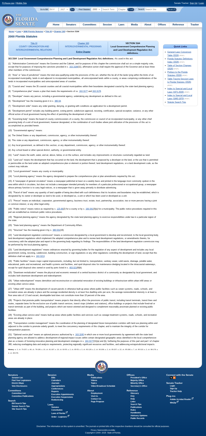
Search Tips (136, 404)
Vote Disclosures (19, 386)
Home (56, 24)
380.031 (56, 230)
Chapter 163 (59, 31)
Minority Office (137, 383)
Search (141, 9)
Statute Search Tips (176, 102)
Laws (121, 24)
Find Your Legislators (21, 380)
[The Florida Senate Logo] (20, 20)
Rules (133, 410)
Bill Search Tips (19, 403)
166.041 (89, 209)
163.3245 (79, 334)
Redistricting (57, 400)
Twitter (171, 377)
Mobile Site (21, 3)
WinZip (173, 403)
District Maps (18, 383)
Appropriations (58, 386)
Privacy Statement (98, 430)
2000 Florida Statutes (33, 31)
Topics (94, 383)
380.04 (58, 101)
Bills (53, 378)
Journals (55, 383)
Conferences (57, 389)
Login (201, 3)
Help (133, 399)
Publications (96, 378)
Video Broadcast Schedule (103, 386)
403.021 (73, 267)
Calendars (56, 380)
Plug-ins (170, 396)
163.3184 (73, 67)
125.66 (60, 209)
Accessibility (110, 430)
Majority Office (137, 380)
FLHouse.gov (8, 3)
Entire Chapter (83, 52)
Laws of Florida (58, 413)
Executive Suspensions (62, 397)
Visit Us (94, 396)
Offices (162, 24)
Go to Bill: (44, 9)
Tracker (195, 24)
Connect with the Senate (179, 375)
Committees (89, 24)
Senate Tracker (174, 383)
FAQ (132, 396)
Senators (71, 24)
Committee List (19, 393)
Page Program (97, 402)
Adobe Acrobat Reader (181, 399)
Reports (55, 391)
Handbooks (136, 413)
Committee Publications (23, 396)
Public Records (138, 418)
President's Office (139, 378)
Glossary (135, 393)
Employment (97, 393)
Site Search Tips (19, 409)
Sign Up (193, 3)
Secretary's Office (139, 386)
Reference (178, 24)
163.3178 (96, 91)
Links (133, 402)
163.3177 (83, 91)
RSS (174, 377)
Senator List (17, 378)
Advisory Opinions (139, 416)
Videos (94, 380)
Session (107, 24)
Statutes (55, 407)
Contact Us (96, 399)
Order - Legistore (59, 417)
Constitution (56, 410)
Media (134, 24)
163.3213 (40, 256)
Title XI (48, 31)
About (147, 24)
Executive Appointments (62, 394)
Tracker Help (176, 391)
